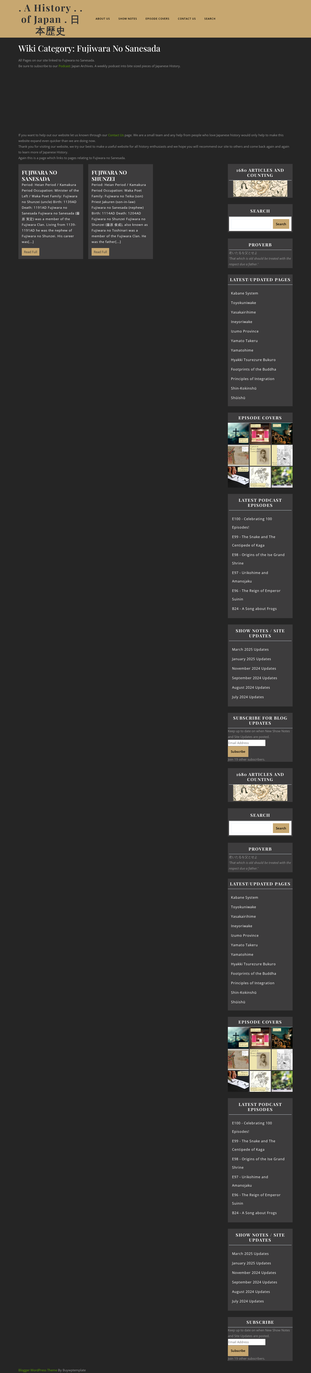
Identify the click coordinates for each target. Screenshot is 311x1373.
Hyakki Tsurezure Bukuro (253, 359)
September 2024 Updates (254, 678)
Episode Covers (157, 18)
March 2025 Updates (250, 649)
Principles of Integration (253, 378)
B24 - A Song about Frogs (254, 608)
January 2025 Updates (251, 659)
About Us (103, 18)
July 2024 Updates (248, 697)
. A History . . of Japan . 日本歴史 (51, 19)
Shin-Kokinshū (244, 388)
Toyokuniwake (243, 302)
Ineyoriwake (241, 321)
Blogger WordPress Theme (37, 1370)
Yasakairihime (243, 312)
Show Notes (127, 18)
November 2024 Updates (254, 668)
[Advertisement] (155, 100)
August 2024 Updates (251, 687)
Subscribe (238, 751)
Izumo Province (245, 331)
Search (210, 18)
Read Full (29, 251)
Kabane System (244, 293)
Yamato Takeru (244, 340)
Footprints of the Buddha (253, 369)
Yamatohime (242, 350)
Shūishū (238, 397)
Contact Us (187, 18)
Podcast (64, 66)
